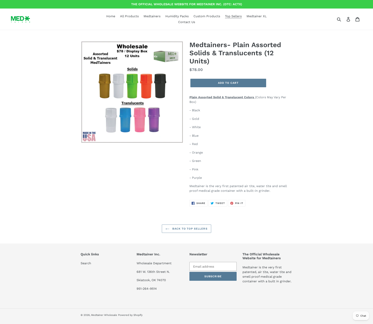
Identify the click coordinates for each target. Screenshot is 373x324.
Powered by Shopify (130, 315)
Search (86, 263)
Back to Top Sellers (189, 228)
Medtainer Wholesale (104, 315)
